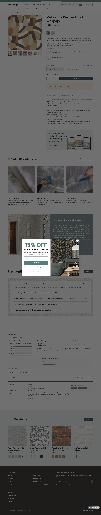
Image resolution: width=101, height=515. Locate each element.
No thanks (36, 271)
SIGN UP (36, 263)
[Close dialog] (77, 240)
